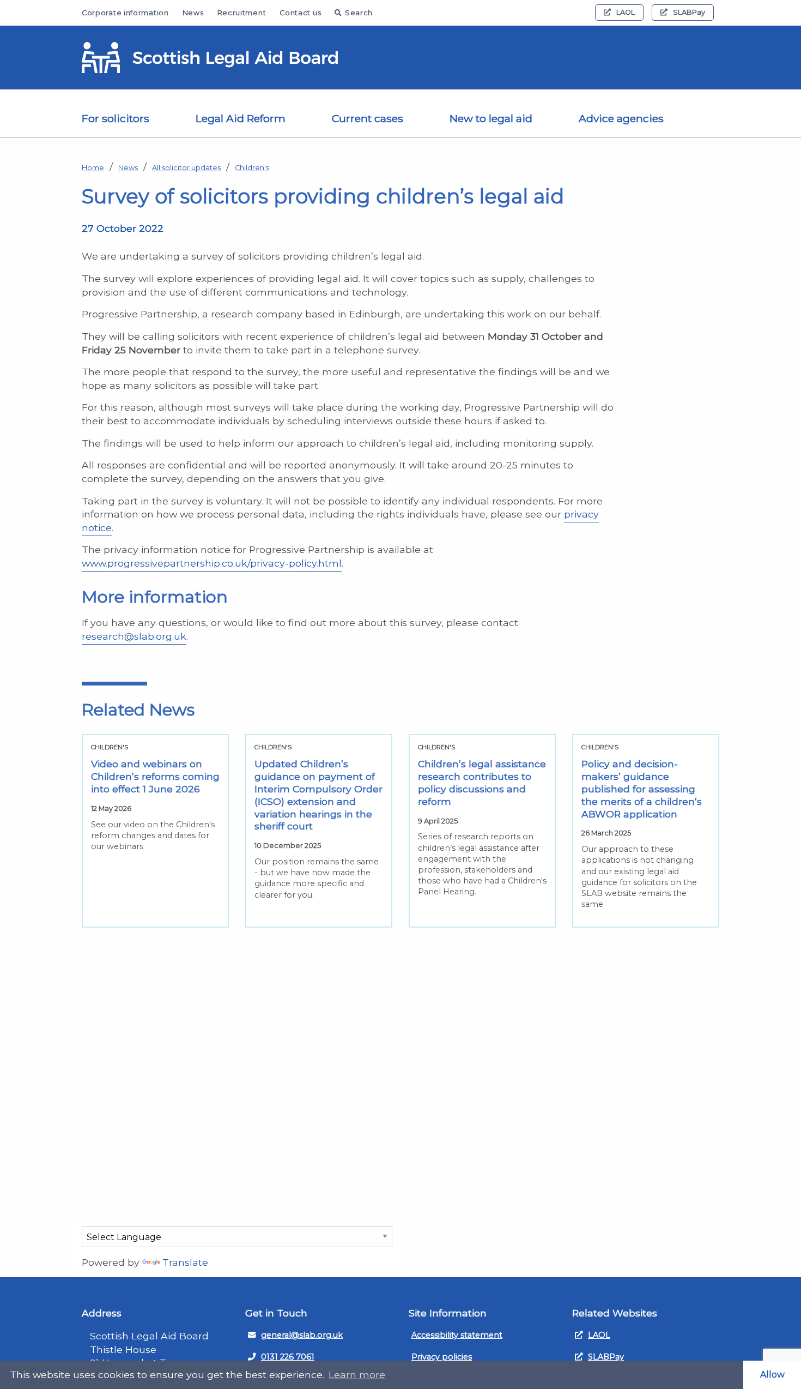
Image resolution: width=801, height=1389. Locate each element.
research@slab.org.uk (134, 636)
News (193, 13)
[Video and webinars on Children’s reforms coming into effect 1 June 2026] (155, 831)
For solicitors (115, 118)
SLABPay (689, 12)
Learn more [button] (357, 1374)
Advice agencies (621, 118)
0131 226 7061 (287, 1357)
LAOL (625, 12)
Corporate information (125, 13)
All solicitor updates (186, 168)
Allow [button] (772, 1374)
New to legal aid (491, 118)
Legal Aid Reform (241, 118)
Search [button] (359, 13)
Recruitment (241, 13)
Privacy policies (441, 1357)
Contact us (300, 13)
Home (93, 168)
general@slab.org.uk (302, 1335)
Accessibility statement (456, 1335)
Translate (185, 1262)
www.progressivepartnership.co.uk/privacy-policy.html (212, 563)
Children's (252, 168)
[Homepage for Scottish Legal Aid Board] (210, 58)
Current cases (367, 118)
